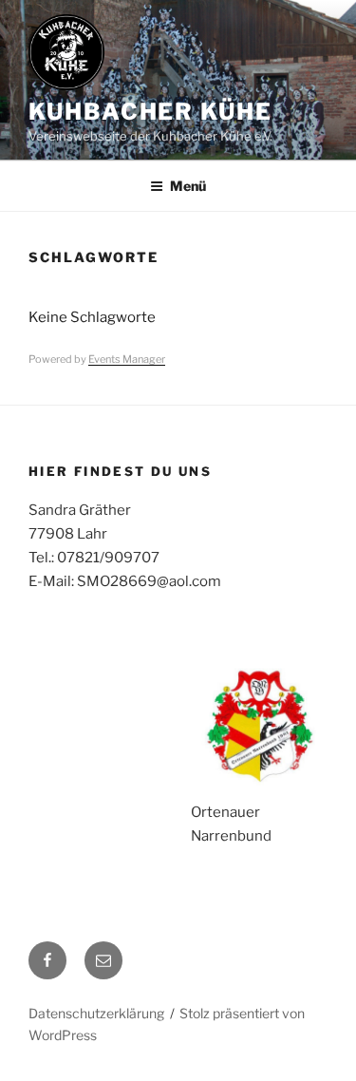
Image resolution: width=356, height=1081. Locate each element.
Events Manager (126, 359)
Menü (188, 186)
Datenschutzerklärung (96, 1013)
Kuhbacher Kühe (150, 111)
